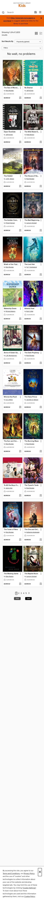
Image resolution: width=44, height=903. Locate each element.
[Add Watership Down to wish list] (20, 318)
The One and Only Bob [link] (32, 530)
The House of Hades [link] (32, 176)
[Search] (3, 12)
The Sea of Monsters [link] (11, 88)
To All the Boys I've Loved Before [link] (11, 485)
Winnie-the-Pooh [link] (10, 397)
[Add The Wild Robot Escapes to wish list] (40, 142)
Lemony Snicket (31, 223)
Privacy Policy (29, 873)
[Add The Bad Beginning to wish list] (40, 230)
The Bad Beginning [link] (31, 220)
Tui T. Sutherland (31, 267)
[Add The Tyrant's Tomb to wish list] (40, 495)
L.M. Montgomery (11, 356)
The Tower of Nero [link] (11, 530)
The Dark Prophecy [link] (31, 353)
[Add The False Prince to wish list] (40, 407)
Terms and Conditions (11, 873)
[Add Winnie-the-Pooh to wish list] (20, 407)
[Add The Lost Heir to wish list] (40, 274)
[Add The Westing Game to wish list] (20, 584)
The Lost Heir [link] (29, 264)
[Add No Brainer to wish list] (40, 98)
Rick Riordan (10, 91)
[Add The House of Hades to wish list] (40, 186)
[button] (36, 34)
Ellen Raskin (9, 576)
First (17, 599)
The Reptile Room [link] (31, 574)
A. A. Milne (9, 400)
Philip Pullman (10, 223)
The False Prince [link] (30, 397)
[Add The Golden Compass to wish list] (20, 230)
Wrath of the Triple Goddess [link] (11, 264)
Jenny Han (9, 488)
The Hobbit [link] (8, 176)
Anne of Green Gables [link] (11, 353)
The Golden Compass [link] (11, 220)
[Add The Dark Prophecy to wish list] (40, 363)
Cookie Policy (29, 896)
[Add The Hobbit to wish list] (20, 186)
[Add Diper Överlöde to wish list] (20, 142)
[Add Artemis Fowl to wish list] (40, 318)
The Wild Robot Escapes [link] (32, 132)
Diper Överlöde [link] (9, 132)
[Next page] (29, 593)
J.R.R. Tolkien (10, 179)
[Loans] (36, 12)
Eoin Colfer (29, 311)
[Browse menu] (40, 12)
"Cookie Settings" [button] (29, 888)
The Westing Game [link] (11, 574)
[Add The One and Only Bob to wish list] (40, 539)
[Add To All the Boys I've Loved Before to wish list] (20, 495)
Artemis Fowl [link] (29, 309)
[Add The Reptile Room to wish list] (40, 584)
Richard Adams (10, 311)
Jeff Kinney (29, 91)
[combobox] (17, 12)
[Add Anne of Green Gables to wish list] (20, 363)
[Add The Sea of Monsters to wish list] (20, 98)
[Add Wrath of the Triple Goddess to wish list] (20, 274)
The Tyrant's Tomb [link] (31, 485)
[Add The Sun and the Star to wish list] (20, 451)
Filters (6, 48)
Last (28, 599)
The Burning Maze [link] (31, 441)
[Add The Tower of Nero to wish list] (20, 539)
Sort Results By (7, 41)
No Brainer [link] (28, 88)
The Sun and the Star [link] (11, 441)
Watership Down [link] (10, 309)
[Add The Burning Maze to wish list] (40, 451)
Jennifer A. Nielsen (32, 400)
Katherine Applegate (32, 532)
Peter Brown (30, 135)
